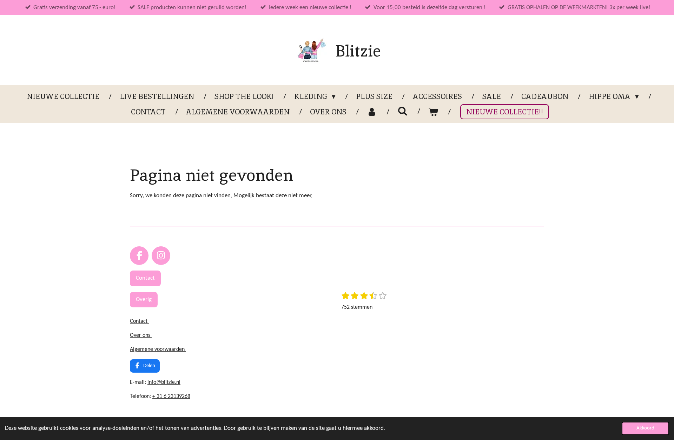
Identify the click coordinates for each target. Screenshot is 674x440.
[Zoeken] (402, 111)
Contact (139, 321)
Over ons (141, 335)
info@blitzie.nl (163, 382)
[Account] (372, 112)
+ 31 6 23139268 (171, 396)
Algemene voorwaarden (158, 349)
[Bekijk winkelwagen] (433, 112)
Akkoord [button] (645, 428)
